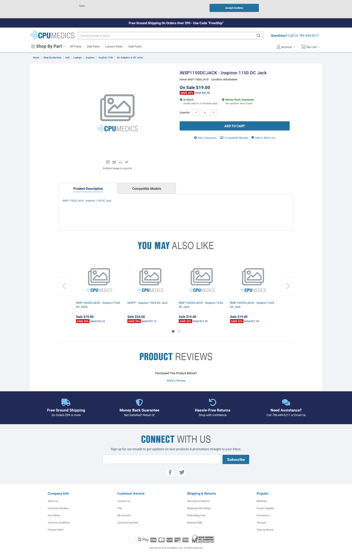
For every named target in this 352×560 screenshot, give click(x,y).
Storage (261, 522)
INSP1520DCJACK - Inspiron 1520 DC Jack (201, 305)
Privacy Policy (55, 529)
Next (287, 286)
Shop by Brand (265, 529)
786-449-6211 (309, 35)
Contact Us (123, 501)
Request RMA (194, 522)
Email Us (300, 415)
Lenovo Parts (113, 46)
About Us (53, 501)
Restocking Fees (196, 515)
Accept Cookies (234, 8)
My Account (124, 515)
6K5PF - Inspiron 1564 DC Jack (147, 303)
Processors (263, 515)
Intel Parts (134, 46)
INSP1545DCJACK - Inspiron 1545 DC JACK (98, 305)
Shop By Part (48, 46)
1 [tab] (173, 331)
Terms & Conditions (59, 522)
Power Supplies (265, 508)
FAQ (119, 508)
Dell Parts (93, 46)
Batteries (262, 501)
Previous (64, 286)
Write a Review (176, 380)
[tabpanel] (99, 291)
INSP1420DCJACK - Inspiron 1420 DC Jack (252, 305)
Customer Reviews (58, 508)
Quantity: (185, 112)
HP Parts (75, 46)
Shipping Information (199, 508)
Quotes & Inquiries (127, 522)
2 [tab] (178, 331)
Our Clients (54, 515)
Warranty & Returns (198, 501)
